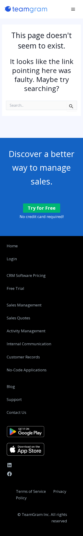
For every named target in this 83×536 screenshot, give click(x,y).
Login (12, 258)
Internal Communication (29, 343)
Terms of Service (31, 491)
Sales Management (24, 305)
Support (14, 399)
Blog (11, 386)
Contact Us (16, 412)
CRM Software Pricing (26, 275)
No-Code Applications (27, 369)
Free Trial (15, 288)
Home (12, 245)
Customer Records (23, 357)
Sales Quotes (18, 318)
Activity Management (26, 330)
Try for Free (42, 208)
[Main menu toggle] (73, 9)
